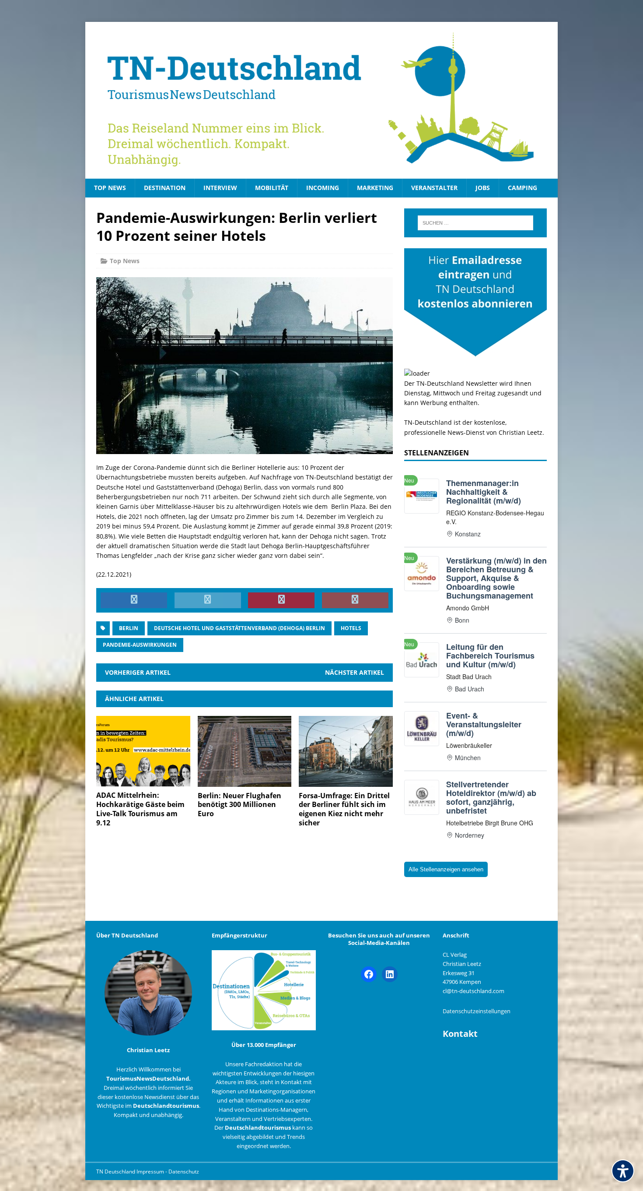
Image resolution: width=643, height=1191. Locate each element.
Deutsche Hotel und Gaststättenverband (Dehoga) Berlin (239, 628)
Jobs (482, 187)
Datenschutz (183, 1171)
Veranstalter (434, 187)
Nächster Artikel (354, 672)
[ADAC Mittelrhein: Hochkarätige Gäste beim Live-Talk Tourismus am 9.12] (143, 781)
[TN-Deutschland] (321, 100)
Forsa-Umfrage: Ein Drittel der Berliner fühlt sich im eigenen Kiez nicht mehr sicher (344, 809)
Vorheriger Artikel (138, 672)
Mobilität (271, 187)
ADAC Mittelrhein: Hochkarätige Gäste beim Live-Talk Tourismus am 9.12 (140, 808)
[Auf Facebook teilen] (134, 600)
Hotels (351, 628)
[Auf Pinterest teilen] (281, 600)
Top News (110, 187)
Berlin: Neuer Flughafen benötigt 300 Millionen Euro (239, 805)
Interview (220, 187)
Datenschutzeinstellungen (476, 1011)
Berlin (128, 628)
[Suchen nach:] (475, 222)
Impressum (150, 1171)
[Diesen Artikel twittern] (208, 600)
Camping (522, 187)
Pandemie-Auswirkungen (140, 644)
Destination (164, 187)
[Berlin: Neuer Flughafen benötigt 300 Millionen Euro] (245, 781)
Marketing (375, 187)
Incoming (322, 187)
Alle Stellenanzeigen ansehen (446, 869)
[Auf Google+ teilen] (355, 600)
